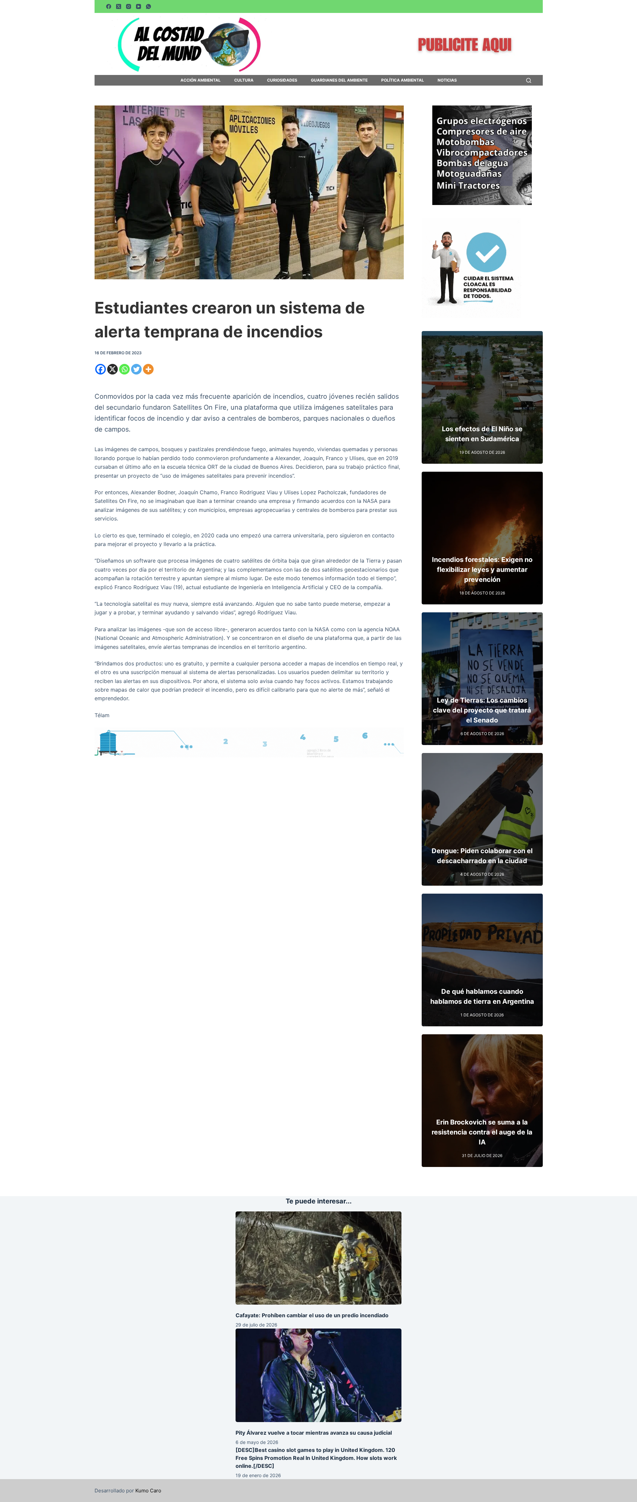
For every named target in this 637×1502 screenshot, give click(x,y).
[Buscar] (528, 80)
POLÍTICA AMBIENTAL (402, 80)
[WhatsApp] (148, 6)
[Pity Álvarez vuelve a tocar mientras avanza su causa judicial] (318, 1375)
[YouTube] (138, 6)
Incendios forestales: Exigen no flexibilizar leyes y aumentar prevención (482, 569)
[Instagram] (128, 6)
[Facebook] (108, 6)
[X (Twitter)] (118, 6)
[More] (148, 369)
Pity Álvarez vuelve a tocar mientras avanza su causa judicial (314, 1432)
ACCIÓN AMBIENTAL (200, 80)
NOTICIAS (447, 80)
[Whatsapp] (124, 369)
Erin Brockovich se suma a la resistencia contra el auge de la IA (482, 1132)
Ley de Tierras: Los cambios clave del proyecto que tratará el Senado (482, 710)
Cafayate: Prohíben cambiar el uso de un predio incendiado (312, 1315)
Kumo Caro (148, 1490)
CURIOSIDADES (282, 80)
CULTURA (243, 80)
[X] (112, 369)
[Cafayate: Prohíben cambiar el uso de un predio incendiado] (318, 1258)
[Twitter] (136, 369)
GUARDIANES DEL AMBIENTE (339, 80)
